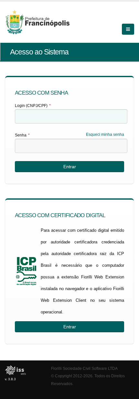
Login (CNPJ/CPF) (33, 105)
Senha (22, 135)
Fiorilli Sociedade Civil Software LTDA (84, 368)
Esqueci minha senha (105, 134)
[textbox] (71, 116)
